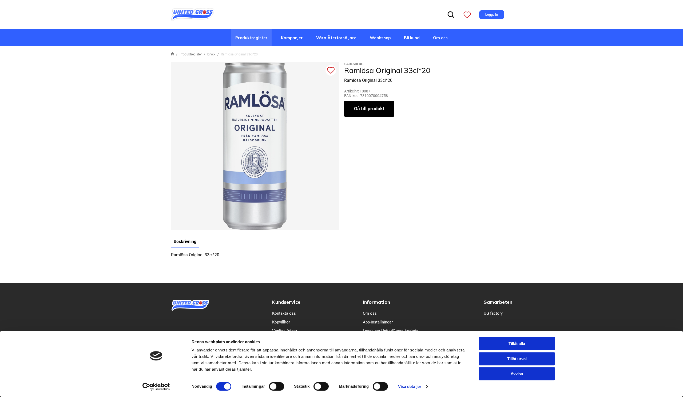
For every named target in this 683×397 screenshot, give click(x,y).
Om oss (440, 37)
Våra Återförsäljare (336, 37)
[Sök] (451, 15)
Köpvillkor (281, 322)
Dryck (211, 54)
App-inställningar (378, 322)
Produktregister (251, 37)
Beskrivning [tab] (185, 241)
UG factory (493, 313)
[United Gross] (193, 14)
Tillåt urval (517, 359)
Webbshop (380, 37)
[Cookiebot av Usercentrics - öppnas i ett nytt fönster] (156, 387)
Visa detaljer (409, 386)
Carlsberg (353, 64)
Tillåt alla (517, 343)
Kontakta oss (284, 313)
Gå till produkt (369, 108)
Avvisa (517, 373)
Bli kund (412, 37)
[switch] (276, 386)
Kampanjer (292, 37)
